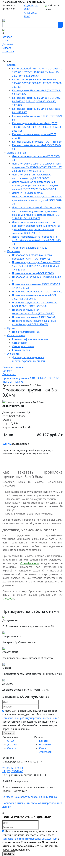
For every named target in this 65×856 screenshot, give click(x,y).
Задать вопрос (20, 444)
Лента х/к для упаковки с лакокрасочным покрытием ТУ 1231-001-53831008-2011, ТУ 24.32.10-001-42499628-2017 (37, 167)
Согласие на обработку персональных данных (29, 797)
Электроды (13, 353)
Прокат (11, 328)
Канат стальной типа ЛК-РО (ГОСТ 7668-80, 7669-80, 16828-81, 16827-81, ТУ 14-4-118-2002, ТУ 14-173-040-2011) (37, 72)
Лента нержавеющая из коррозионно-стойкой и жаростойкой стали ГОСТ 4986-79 (36, 240)
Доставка (7, 44)
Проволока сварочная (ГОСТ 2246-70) (34, 317)
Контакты (8, 51)
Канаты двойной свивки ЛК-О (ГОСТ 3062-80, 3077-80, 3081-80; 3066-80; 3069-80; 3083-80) (36, 101)
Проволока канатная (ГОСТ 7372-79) (33, 273)
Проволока (13, 251)
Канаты (11, 65)
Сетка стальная (16, 335)
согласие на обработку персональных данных (29, 718)
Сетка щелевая (21, 350)
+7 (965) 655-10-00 (12, 771)
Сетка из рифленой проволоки (30, 339)
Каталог (7, 37)
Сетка (42, 748)
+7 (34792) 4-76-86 (12, 767)
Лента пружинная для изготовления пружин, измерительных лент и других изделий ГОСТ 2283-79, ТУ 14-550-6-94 (35, 185)
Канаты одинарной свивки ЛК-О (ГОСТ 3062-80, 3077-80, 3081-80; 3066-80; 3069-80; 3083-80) (37, 127)
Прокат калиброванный (26, 331)
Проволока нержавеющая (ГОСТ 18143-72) (37, 291)
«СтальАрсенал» (29, 563)
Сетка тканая (19, 342)
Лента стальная (16, 152)
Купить (6, 444)
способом (8, 598)
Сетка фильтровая (23, 346)
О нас (5, 40)
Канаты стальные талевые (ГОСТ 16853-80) (37, 141)
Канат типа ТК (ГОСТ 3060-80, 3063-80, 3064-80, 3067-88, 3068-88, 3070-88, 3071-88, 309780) (37, 83)
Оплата (6, 48)
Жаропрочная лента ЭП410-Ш (30, 247)
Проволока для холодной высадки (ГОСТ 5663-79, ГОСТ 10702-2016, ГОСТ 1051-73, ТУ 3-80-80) (36, 266)
